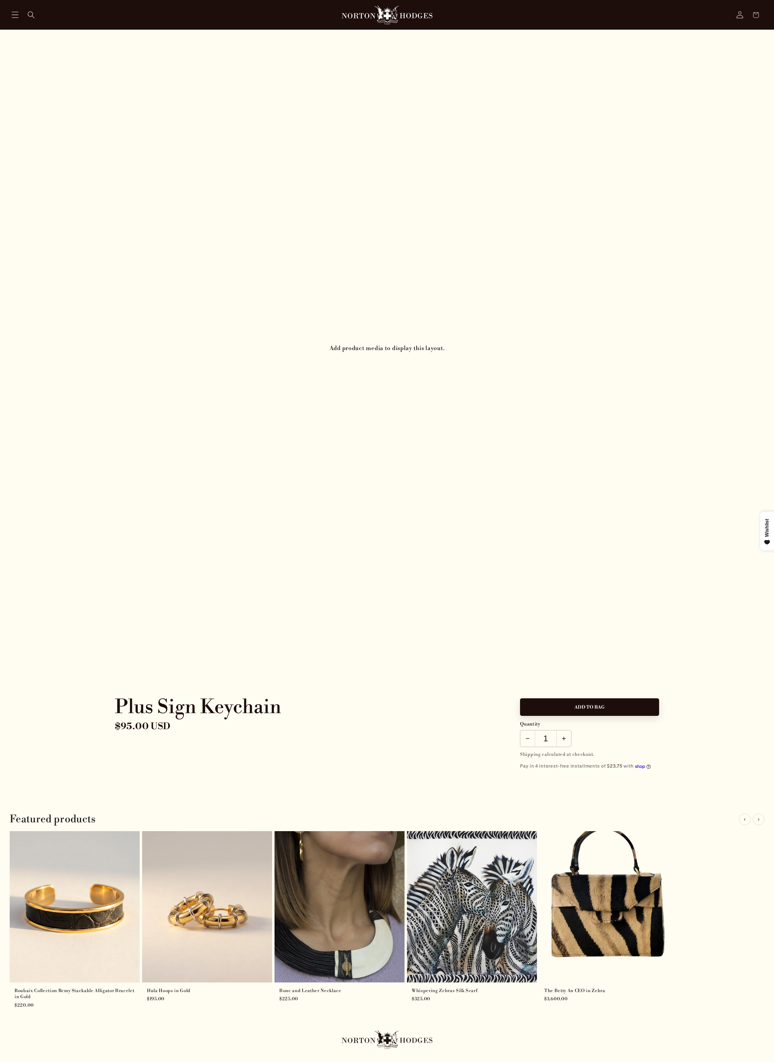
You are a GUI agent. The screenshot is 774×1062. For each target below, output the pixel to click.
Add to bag (589, 707)
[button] (15, 15)
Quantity (530, 724)
